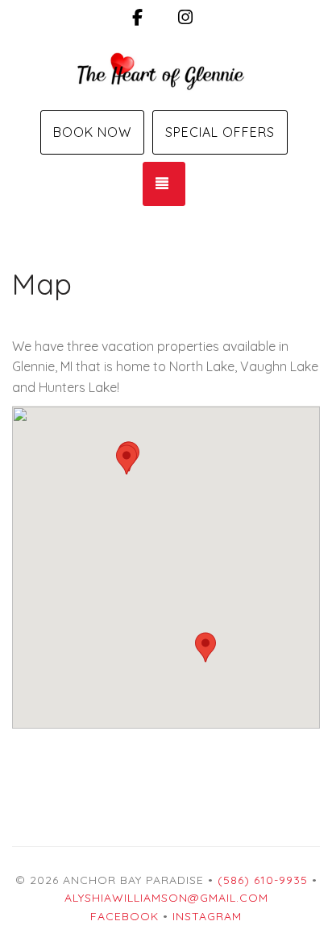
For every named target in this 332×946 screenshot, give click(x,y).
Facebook (124, 916)
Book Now (92, 132)
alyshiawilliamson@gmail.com (166, 897)
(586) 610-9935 (263, 880)
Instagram (207, 916)
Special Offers (220, 132)
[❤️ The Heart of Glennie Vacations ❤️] (166, 71)
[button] (205, 647)
